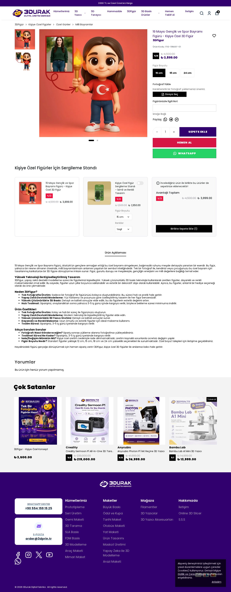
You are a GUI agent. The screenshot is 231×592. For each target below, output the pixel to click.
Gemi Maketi (74, 519)
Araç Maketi (74, 551)
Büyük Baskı (111, 507)
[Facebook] (18, 555)
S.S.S (182, 519)
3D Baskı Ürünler (146, 13)
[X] (39, 555)
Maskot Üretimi (114, 544)
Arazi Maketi (112, 561)
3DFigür (131, 11)
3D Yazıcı (78, 13)
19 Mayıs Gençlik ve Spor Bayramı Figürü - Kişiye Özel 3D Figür (60, 186)
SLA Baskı (72, 532)
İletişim (189, 11)
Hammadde (114, 11)
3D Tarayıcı (96, 13)
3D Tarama (73, 526)
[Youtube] (49, 555)
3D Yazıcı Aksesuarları (157, 519)
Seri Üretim (73, 513)
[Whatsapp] (18, 561)
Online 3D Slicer (190, 513)
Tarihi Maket (112, 519)
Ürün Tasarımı (113, 538)
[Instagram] (28, 555)
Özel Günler (63, 24)
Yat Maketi (111, 532)
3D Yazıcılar (149, 513)
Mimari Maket (75, 557)
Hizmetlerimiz (61, 11)
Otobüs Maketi (114, 526)
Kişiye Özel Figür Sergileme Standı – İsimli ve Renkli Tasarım (125, 188)
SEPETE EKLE (197, 132)
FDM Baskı (72, 538)
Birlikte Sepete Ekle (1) (184, 228)
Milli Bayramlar (84, 24)
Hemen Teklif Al (170, 13)
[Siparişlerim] (209, 13)
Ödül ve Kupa (113, 513)
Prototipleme (75, 507)
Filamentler (149, 507)
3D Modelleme (75, 544)
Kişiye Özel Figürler (40, 24)
